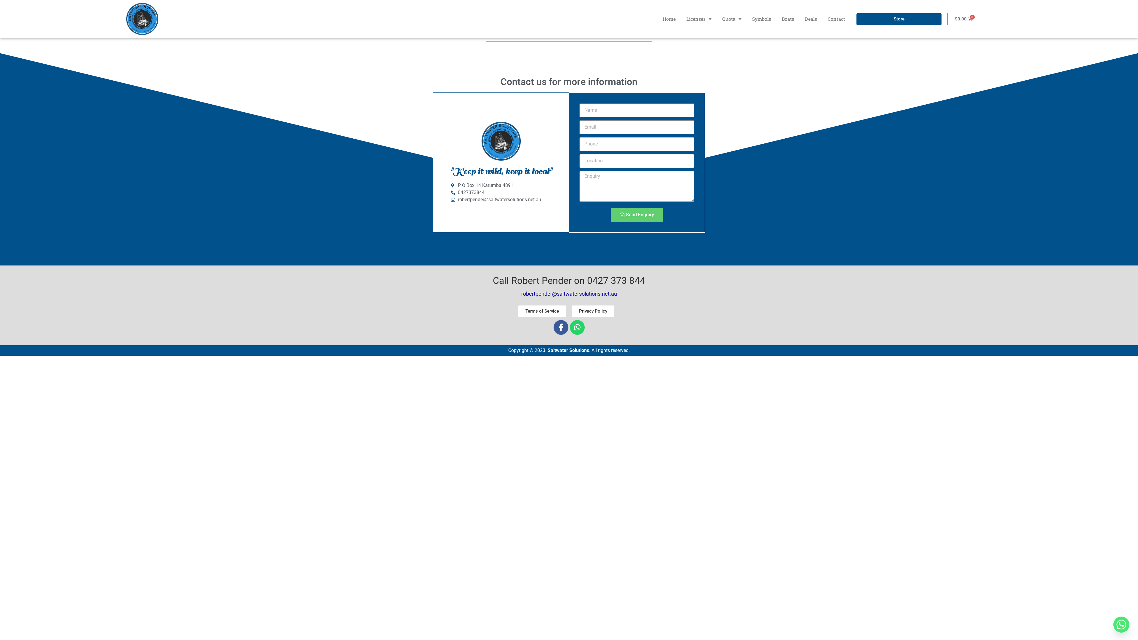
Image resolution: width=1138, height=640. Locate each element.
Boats (788, 19)
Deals (811, 19)
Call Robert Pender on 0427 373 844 (569, 280)
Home (669, 19)
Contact (836, 19)
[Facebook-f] (561, 327)
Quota (729, 19)
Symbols (761, 19)
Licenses (696, 19)
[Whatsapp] (577, 327)
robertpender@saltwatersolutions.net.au (569, 294)
